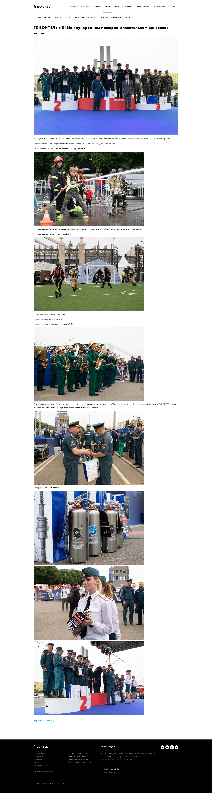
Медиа (107, 6)
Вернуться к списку (44, 721)
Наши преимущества (77, 759)
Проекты (96, 6)
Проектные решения (122, 6)
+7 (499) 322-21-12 (161, 6)
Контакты (38, 768)
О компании (72, 6)
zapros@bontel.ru (109, 772)
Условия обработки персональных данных (78, 754)
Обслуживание (41, 766)
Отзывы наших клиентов (79, 762)
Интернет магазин (141, 6)
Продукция (85, 6)
